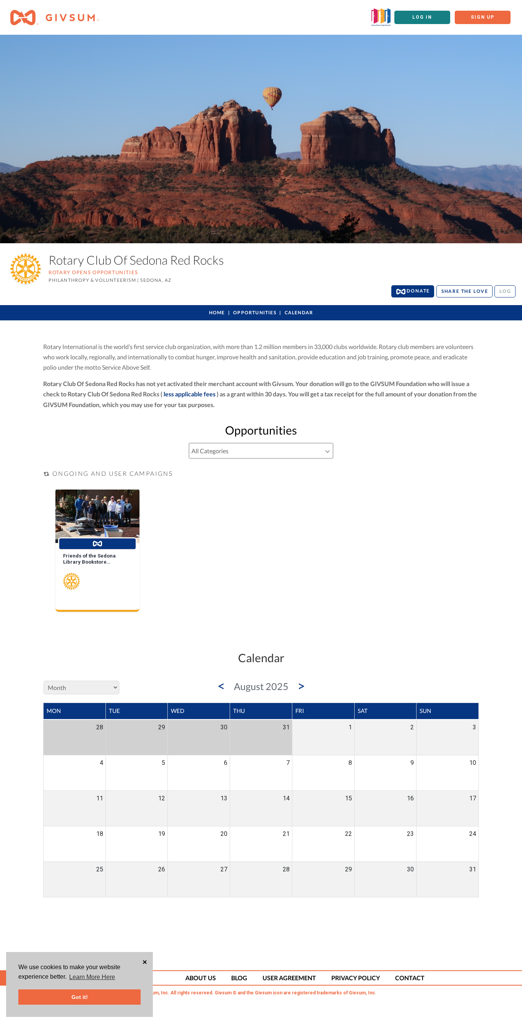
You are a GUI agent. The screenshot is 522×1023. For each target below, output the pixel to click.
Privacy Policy (355, 977)
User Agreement (289, 977)
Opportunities (254, 312)
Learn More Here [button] (92, 977)
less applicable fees (190, 394)
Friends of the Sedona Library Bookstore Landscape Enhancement (93, 559)
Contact (410, 977)
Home (217, 312)
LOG (505, 291)
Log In (422, 17)
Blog (239, 977)
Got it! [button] (79, 997)
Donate (417, 291)
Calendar (299, 312)
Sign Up (482, 17)
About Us (200, 977)
